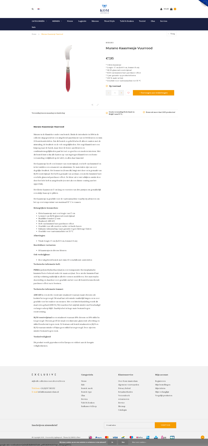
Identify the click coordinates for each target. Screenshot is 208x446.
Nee (123, 442)
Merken (56, 21)
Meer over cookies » (139, 442)
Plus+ (79, 437)
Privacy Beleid (124, 388)
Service (121, 403)
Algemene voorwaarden (128, 385)
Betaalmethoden (125, 392)
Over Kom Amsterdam (128, 381)
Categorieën (38, 21)
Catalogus (122, 410)
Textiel (142, 21)
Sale (34, 27)
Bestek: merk (87, 388)
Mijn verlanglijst (162, 392)
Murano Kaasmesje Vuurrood (52, 34)
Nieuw (70, 21)
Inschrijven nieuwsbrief (44, 425)
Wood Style (109, 21)
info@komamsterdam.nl (48, 392)
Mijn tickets (160, 388)
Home (34, 34)
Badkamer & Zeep (89, 406)
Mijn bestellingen (162, 385)
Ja (112, 442)
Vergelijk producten (163, 395)
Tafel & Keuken (127, 21)
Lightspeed (58, 437)
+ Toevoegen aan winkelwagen (154, 93)
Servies (163, 21)
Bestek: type (86, 392)
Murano (95, 21)
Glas (153, 21)
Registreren (160, 381)
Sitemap (121, 406)
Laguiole (82, 21)
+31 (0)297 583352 (47, 388)
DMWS (73, 437)
